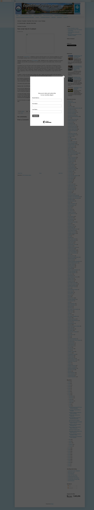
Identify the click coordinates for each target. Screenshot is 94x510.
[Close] (63, 77)
